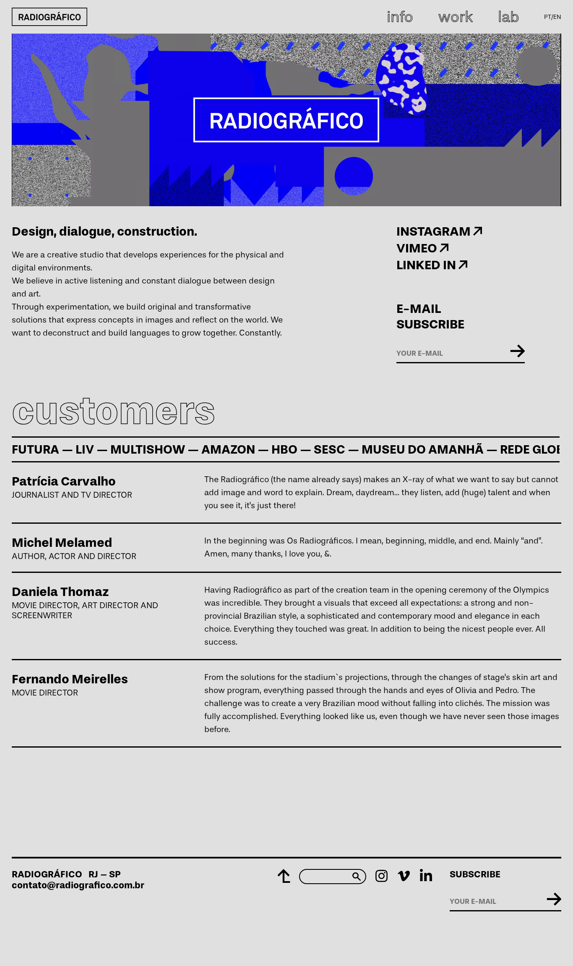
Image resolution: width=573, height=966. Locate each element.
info (400, 17)
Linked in (427, 265)
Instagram (434, 231)
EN (557, 17)
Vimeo (418, 248)
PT (547, 17)
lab (508, 17)
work (455, 17)
